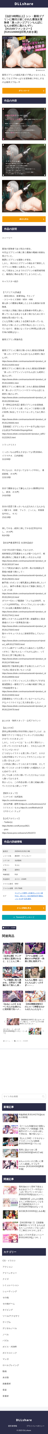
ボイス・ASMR (10, 928)
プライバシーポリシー (35, 1426)
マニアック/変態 (21, 893)
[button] (43, 1096)
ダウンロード (24, 91)
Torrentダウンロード (25, 917)
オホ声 (21, 899)
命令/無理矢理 (32, 896)
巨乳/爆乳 (27, 899)
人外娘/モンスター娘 (35, 893)
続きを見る (24, 219)
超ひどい (23, 896)
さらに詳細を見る (24, 908)
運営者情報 (12, 1426)
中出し (17, 896)
